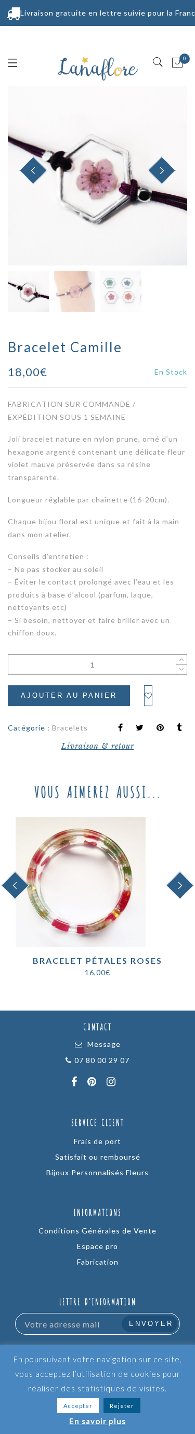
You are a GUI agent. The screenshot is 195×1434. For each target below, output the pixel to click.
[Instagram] (113, 1083)
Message (104, 1044)
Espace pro (97, 1246)
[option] (97, 175)
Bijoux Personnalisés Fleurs (97, 1172)
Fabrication (98, 1261)
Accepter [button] (78, 1405)
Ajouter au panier (69, 695)
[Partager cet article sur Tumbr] (179, 728)
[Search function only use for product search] (158, 62)
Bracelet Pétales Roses (97, 960)
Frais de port (97, 1141)
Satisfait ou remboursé (97, 1156)
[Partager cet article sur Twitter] (140, 728)
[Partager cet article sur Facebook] (120, 728)
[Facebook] (75, 1083)
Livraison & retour (97, 746)
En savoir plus (97, 1421)
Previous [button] (26, 176)
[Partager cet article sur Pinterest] (160, 728)
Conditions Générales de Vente (97, 1230)
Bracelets (70, 727)
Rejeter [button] (122, 1405)
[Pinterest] (93, 1083)
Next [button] (155, 177)
